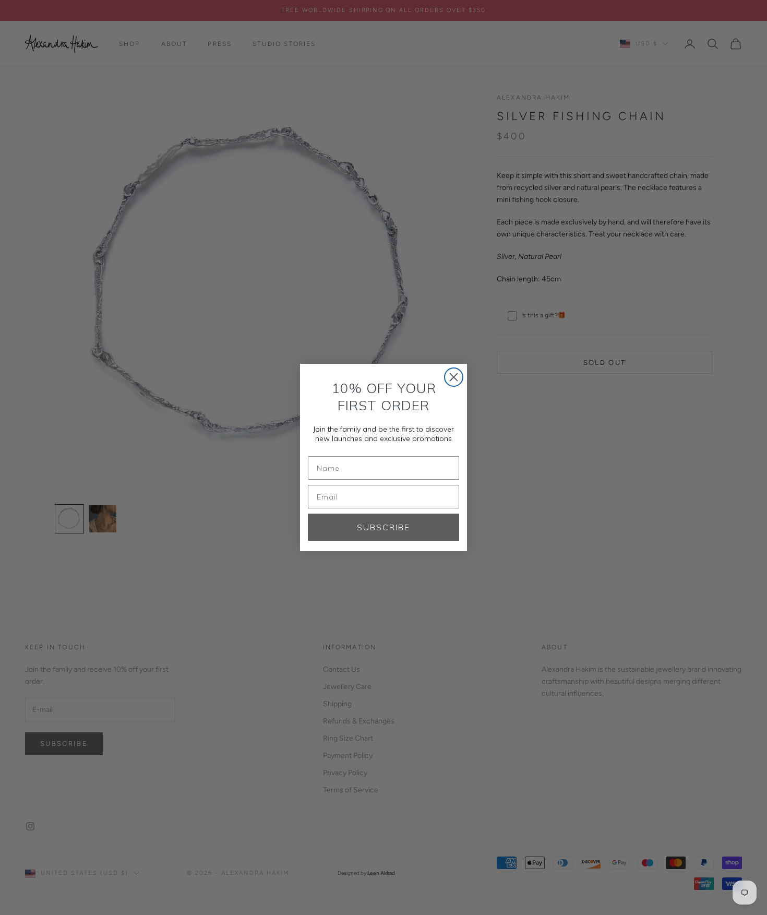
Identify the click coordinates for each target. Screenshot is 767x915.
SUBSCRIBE (383, 527)
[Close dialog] (454, 377)
